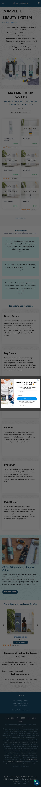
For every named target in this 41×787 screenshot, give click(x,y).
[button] (37, 783)
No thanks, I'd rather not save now (27, 405)
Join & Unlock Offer (26, 399)
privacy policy (30, 402)
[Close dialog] (38, 380)
